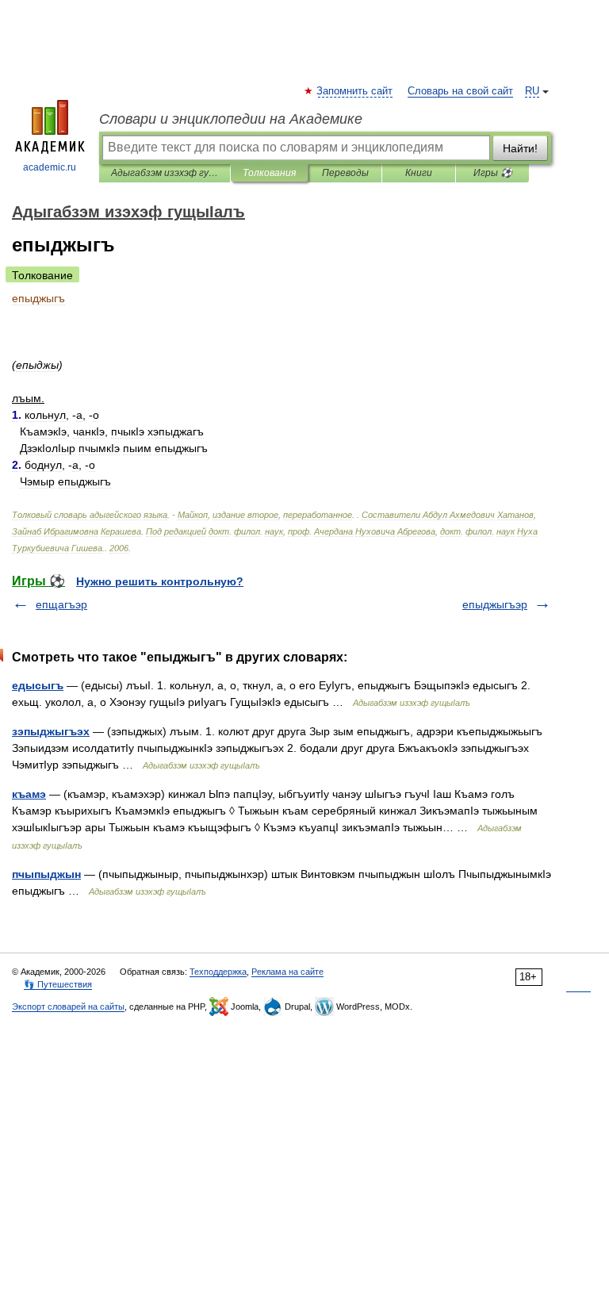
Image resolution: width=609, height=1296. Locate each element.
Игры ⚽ (492, 172)
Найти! (520, 148)
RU (532, 91)
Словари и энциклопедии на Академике (230, 119)
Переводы (345, 172)
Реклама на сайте (287, 971)
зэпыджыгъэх (51, 731)
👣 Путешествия (58, 984)
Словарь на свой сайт (460, 91)
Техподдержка (218, 971)
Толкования (269, 172)
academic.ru (49, 167)
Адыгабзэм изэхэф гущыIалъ (164, 172)
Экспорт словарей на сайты (68, 1006)
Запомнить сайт (355, 91)
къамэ (29, 794)
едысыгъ (37, 685)
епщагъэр (61, 604)
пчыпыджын (46, 874)
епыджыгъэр (494, 604)
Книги (418, 172)
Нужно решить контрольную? (159, 581)
